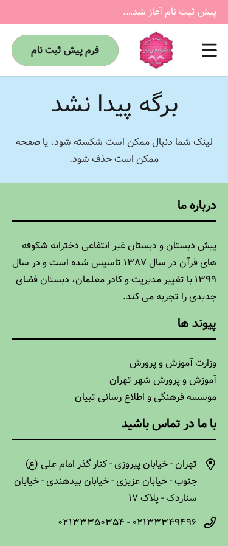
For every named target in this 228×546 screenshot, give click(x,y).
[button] (209, 50)
